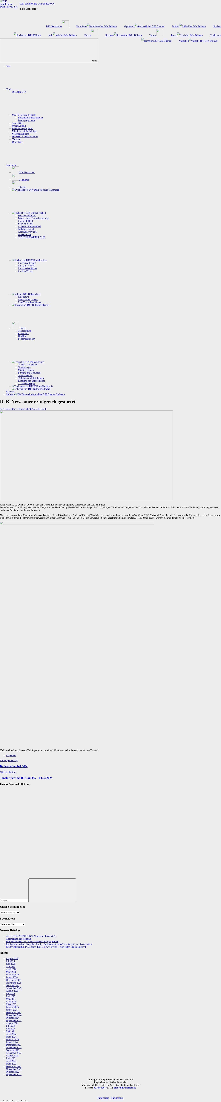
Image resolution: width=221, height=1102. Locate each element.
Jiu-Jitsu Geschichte (27, 268)
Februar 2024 (12, 1039)
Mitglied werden (26, 370)
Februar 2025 (12, 1007)
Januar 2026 (12, 977)
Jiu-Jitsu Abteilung (27, 263)
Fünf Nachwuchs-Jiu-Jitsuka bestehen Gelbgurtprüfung (32, 941)
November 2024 (13, 1015)
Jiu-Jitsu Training (26, 265)
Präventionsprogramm (22, 128)
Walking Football (26, 229)
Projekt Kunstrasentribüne (30, 117)
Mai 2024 (10, 1031)
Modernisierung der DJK (24, 115)
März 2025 (11, 1004)
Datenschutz (117, 1098)
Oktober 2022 (12, 1072)
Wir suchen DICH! (27, 215)
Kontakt (10, 391)
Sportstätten (17, 123)
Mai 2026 (10, 966)
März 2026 (11, 972)
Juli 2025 (10, 993)
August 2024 (12, 1023)
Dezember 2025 (13, 980)
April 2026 (11, 969)
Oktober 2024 (12, 1018)
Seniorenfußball (25, 223)
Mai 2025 (10, 999)
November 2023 (13, 1047)
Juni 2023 (10, 1058)
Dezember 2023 (13, 1045)
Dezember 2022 (13, 1066)
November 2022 (13, 1069)
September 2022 (13, 1074)
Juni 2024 (10, 1028)
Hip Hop (22, 336)
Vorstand (16, 139)
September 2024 (13, 1020)
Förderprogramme (26, 120)
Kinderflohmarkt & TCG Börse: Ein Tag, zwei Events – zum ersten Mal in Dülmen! (46, 947)
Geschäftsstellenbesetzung (18, 939)
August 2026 (12, 958)
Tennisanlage (24, 367)
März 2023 (11, 1063)
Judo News (23, 297)
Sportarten (11, 165)
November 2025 (13, 982)
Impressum (103, 1098)
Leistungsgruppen (26, 339)
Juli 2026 (10, 961)
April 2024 (11, 1034)
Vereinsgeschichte (20, 134)
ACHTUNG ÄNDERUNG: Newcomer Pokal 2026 (31, 936)
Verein (9, 89)
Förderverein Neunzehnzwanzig (33, 218)
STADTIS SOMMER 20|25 (31, 237)
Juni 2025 (10, 996)
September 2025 (13, 988)
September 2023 (13, 1053)
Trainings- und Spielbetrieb (31, 378)
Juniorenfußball (25, 221)
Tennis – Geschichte (27, 364)
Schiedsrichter (24, 234)
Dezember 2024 (13, 1012)
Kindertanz (23, 333)
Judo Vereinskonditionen (29, 302)
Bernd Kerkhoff (39, 409)
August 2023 (12, 1055)
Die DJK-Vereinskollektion (25, 136)
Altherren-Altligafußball (29, 226)
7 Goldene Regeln (26, 383)
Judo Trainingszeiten (28, 299)
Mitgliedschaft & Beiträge (24, 131)
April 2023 (11, 1061)
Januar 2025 (12, 1009)
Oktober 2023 (12, 1050)
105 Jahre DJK (19, 92)
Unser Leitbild (19, 125)
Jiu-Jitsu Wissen (25, 271)
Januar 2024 (12, 1042)
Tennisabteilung (25, 375)
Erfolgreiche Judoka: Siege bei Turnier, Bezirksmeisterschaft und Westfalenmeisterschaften (49, 944)
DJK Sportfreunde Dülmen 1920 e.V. (37, 3)
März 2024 (11, 1036)
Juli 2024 (10, 1026)
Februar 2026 (12, 974)
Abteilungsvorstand (27, 231)
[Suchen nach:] (14, 900)
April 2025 (11, 1001)
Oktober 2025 (12, 985)
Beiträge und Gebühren (29, 372)
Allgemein (11, 755)
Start (8, 66)
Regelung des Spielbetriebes (31, 381)
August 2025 (12, 991)
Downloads (17, 142)
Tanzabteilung (24, 330)
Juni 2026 (10, 964)
